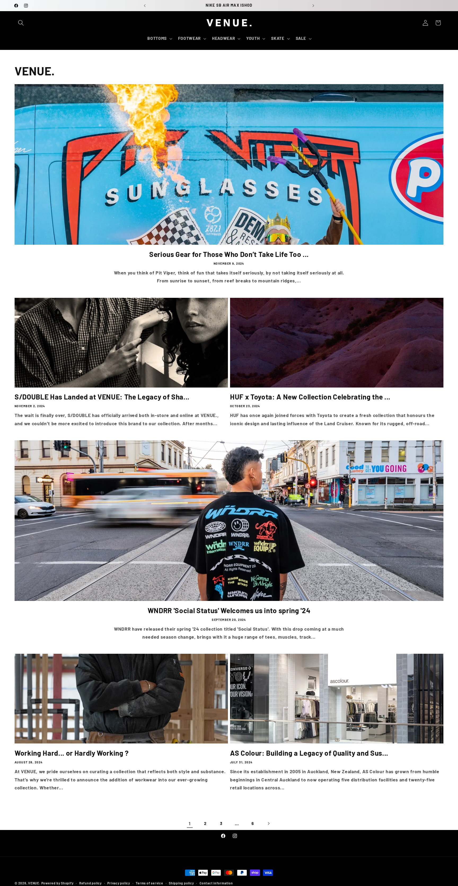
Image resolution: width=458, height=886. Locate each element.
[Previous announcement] (145, 5)
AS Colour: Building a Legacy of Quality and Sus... (309, 753)
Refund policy (90, 883)
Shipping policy (181, 883)
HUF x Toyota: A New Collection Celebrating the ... (310, 397)
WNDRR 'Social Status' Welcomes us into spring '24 (229, 610)
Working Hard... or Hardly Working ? (72, 753)
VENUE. (34, 883)
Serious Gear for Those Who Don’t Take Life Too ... (229, 254)
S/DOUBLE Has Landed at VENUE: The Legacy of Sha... (102, 397)
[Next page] (268, 823)
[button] (21, 22)
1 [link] (190, 823)
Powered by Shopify (57, 883)
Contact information (216, 883)
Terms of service (149, 883)
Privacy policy (118, 883)
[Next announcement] (313, 5)
